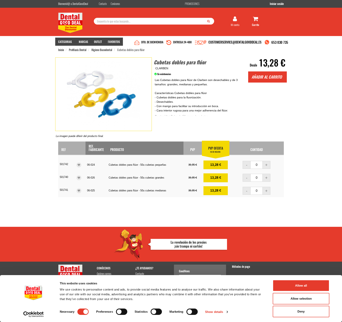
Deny (301, 311)
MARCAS (83, 42)
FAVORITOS (114, 42)
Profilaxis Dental (77, 50)
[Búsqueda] (209, 21)
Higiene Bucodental (101, 50)
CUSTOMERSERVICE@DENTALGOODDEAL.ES (234, 42)
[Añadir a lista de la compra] (78, 164)
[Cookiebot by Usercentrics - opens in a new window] (33, 314)
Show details (214, 311)
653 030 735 (279, 42)
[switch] (121, 312)
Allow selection (301, 298)
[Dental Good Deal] (74, 23)
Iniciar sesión (277, 4)
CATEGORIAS (65, 42)
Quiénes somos (104, 274)
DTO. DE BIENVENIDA (152, 42)
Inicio (61, 50)
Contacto (139, 274)
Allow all (301, 285)
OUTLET (98, 42)
